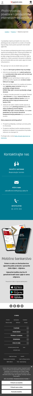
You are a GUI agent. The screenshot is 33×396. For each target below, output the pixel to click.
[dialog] (16, 380)
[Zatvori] (32, 367)
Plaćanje (13, 32)
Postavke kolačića (16, 392)
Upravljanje (16, 320)
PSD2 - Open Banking (21, 361)
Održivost (18, 322)
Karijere (25, 322)
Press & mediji (9, 322)
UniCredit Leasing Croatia (13, 347)
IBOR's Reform (10, 361)
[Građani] (16, 2)
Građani (7, 32)
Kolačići (22, 356)
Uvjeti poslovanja (13, 356)
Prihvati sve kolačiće (16, 383)
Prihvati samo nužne (17, 387)
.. (28, 362)
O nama (8, 320)
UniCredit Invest (16, 350)
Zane (24, 347)
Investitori (25, 320)
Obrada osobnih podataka (9, 359)
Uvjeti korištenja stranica (24, 359)
